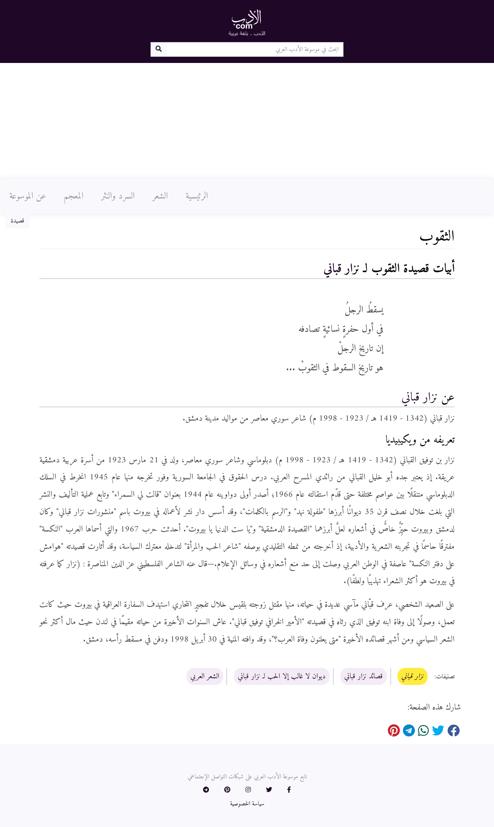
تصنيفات (445, 676)
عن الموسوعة (27, 196)
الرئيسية (197, 196)
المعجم (73, 196)
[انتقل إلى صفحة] (158, 49)
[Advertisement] (247, 121)
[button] (289, 790)
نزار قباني (341, 269)
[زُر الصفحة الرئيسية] (247, 22)
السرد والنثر (118, 196)
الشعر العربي (204, 676)
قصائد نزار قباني (363, 676)
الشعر (160, 196)
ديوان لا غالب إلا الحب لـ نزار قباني (282, 676)
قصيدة (17, 221)
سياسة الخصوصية (247, 803)
